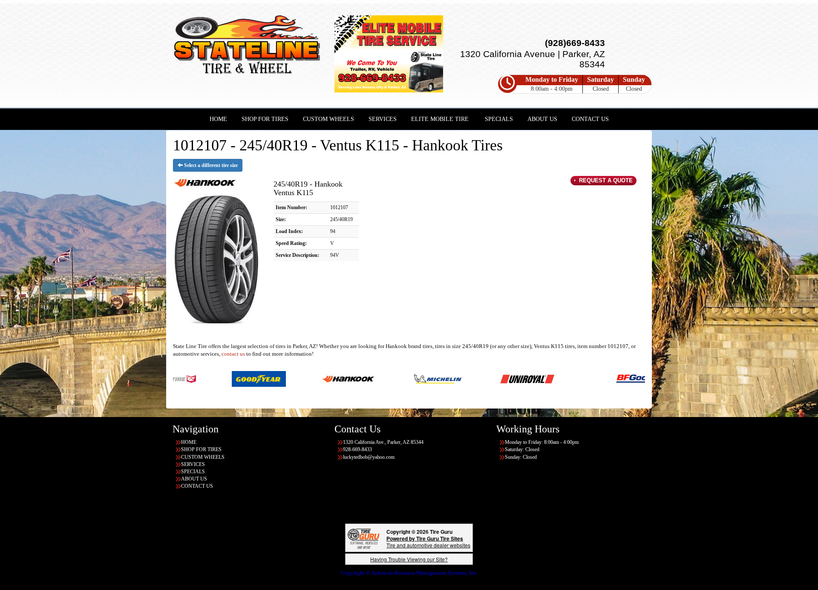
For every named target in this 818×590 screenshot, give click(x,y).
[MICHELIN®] (381, 378)
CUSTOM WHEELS (328, 119)
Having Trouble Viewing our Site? (409, 559)
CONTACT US (590, 119)
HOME (218, 119)
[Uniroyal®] (471, 378)
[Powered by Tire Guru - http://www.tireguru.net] (364, 537)
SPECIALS (499, 119)
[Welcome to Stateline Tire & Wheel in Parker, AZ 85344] (247, 46)
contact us (233, 354)
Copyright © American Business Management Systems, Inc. (409, 573)
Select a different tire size (210, 165)
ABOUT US (542, 119)
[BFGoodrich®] (586, 378)
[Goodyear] (202, 378)
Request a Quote (605, 180)
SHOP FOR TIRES (265, 119)
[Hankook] (292, 378)
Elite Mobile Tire (440, 119)
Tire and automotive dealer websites (428, 542)
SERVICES (383, 119)
